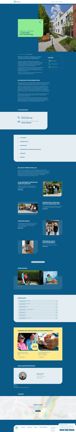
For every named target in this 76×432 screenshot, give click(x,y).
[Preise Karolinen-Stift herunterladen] (38, 315)
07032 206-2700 (26, 118)
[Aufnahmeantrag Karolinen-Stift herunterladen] (38, 304)
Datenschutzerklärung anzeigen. (68, 428)
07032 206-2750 (42, 376)
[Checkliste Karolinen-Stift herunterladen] (38, 306)
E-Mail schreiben (39, 377)
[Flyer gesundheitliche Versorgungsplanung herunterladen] (38, 309)
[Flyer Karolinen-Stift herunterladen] (38, 312)
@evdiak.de (27, 123)
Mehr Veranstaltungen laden (38, 261)
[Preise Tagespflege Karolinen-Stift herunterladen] (38, 318)
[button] (31, 138)
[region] (67, 427)
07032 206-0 (53, 430)
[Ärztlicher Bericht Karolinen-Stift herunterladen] (38, 301)
